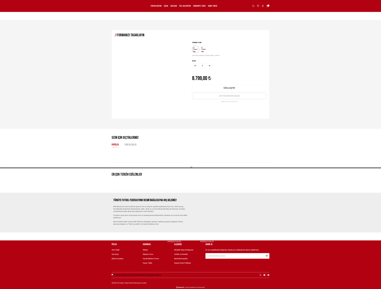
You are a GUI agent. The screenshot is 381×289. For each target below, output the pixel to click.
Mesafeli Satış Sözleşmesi (183, 250)
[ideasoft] (180, 287)
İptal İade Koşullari (181, 259)
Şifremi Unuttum (117, 259)
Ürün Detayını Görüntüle (229, 101)
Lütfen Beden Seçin (229, 96)
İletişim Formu (148, 254)
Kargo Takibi (147, 263)
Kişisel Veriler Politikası (182, 263)
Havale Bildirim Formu (151, 259)
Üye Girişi (115, 254)
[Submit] (267, 256)
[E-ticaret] (190, 287)
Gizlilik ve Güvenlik (181, 254)
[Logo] (136, 275)
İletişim (145, 250)
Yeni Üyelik (115, 250)
